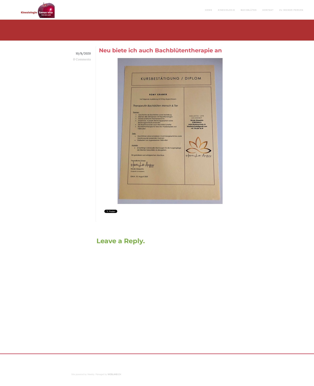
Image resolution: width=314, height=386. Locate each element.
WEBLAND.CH (114, 374)
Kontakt (268, 10)
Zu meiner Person (291, 10)
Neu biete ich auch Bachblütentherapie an (160, 50)
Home (208, 10)
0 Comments (82, 59)
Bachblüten (249, 10)
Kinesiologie (226, 10)
